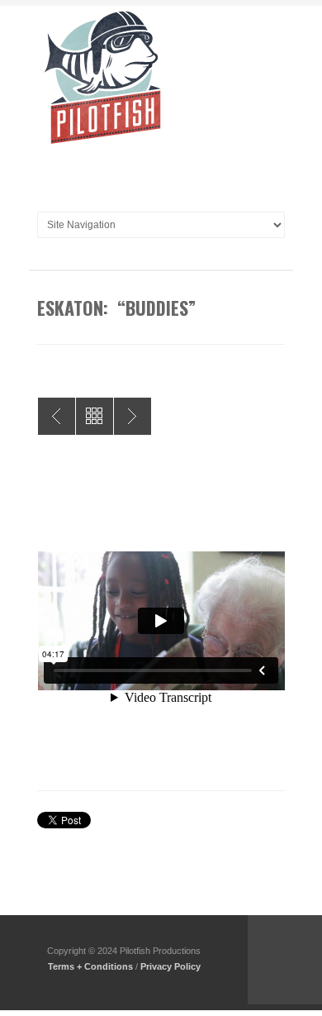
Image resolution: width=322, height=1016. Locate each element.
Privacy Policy (170, 966)
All (94, 416)
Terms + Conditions (90, 966)
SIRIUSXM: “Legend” (132, 416)
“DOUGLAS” (56, 416)
